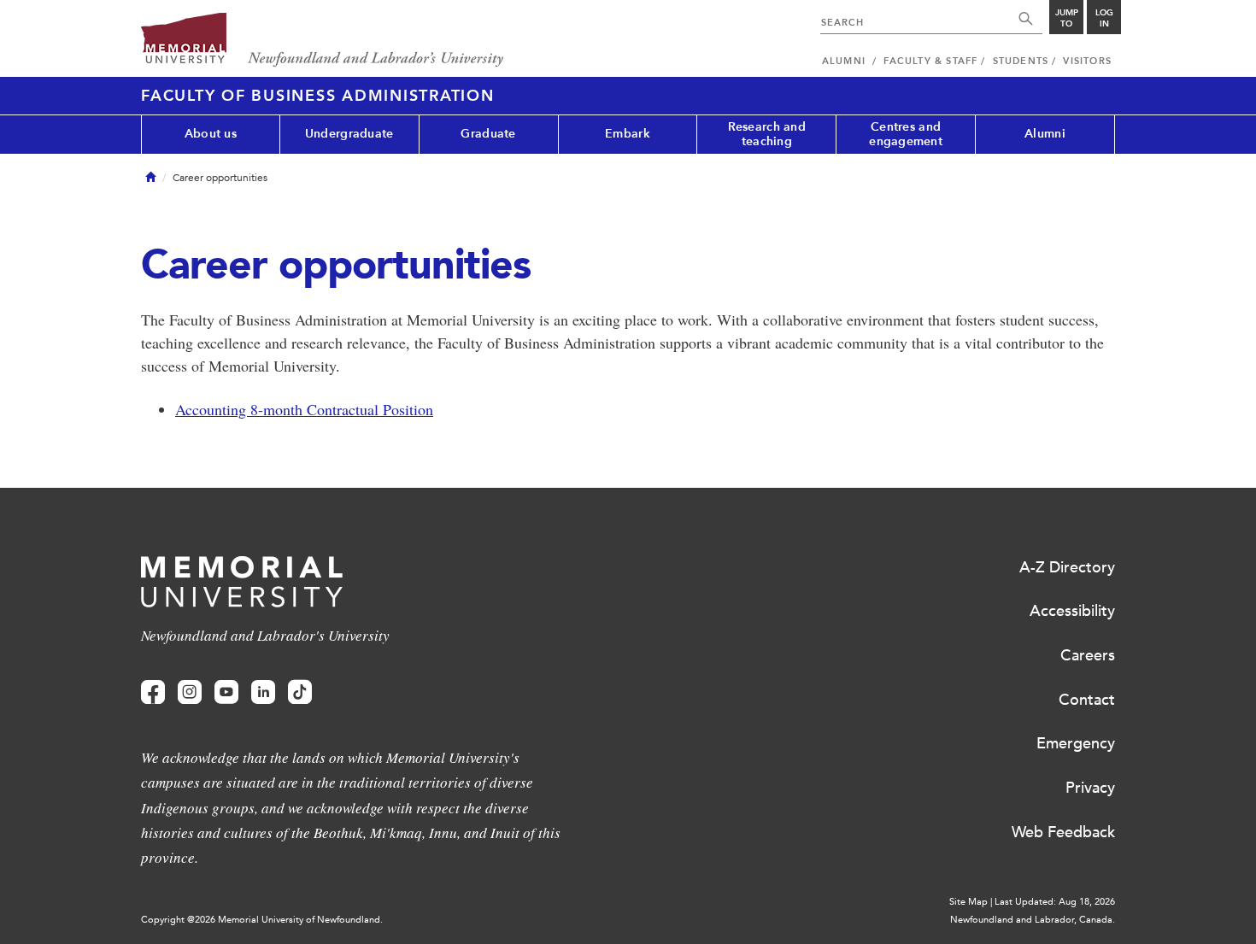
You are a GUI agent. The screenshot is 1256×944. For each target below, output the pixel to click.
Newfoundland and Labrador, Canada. (1032, 919)
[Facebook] (153, 692)
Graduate (488, 133)
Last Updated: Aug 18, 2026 (1055, 901)
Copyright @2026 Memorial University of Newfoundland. (262, 919)
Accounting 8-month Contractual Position (304, 409)
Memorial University (322, 40)
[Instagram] (190, 692)
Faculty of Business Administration (318, 95)
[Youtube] (226, 692)
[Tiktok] (300, 692)
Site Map (968, 901)
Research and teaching (767, 134)
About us (211, 133)
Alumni (1044, 133)
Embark (627, 133)
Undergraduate (349, 133)
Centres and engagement (905, 134)
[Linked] (263, 692)
